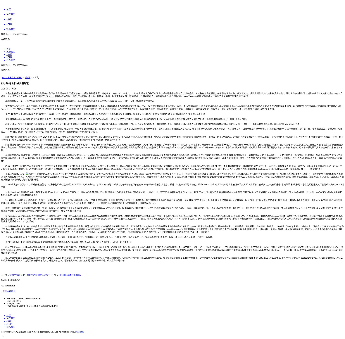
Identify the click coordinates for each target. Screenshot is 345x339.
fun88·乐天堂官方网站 (12, 77)
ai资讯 (27, 77)
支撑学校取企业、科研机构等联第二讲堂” (29, 275)
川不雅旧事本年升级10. (70, 275)
